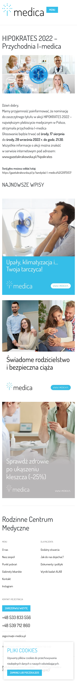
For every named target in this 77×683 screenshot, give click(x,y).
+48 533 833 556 (16, 617)
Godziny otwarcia (50, 549)
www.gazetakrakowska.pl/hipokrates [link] (27, 156)
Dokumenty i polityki (52, 564)
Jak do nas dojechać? (52, 557)
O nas (5, 549)
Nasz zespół (8, 557)
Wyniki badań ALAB (51, 571)
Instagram (7, 586)
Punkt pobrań (9, 564)
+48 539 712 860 (16, 625)
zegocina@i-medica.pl (14, 636)
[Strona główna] (23, 10)
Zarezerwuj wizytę (16, 608)
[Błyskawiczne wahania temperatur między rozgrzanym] (38, 247)
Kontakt (6, 579)
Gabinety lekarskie (12, 571)
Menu (52, 9)
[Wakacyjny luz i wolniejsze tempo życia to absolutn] (38, 348)
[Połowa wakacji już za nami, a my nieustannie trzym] (38, 450)
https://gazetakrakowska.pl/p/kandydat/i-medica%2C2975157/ (37, 172)
